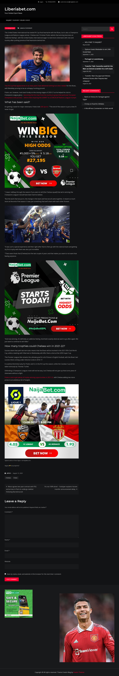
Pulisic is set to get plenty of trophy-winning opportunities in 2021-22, (29, 377)
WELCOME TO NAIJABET (93, 42)
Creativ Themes (78, 672)
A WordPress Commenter (93, 108)
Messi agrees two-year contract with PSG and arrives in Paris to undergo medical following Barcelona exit (21, 489)
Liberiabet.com (20, 9)
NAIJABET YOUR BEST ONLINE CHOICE (18, 20)
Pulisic (15, 478)
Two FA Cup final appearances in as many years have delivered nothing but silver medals (35, 86)
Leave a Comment (26, 28)
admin (9, 473)
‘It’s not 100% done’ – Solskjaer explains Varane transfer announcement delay (60, 488)
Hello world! (109, 108)
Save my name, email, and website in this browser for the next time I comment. (34, 574)
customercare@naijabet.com (69, 2)
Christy (86, 104)
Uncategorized (10, 28)
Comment (9, 512)
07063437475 (51, 2)
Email (7, 551)
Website (7, 561)
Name (7, 540)
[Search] (112, 29)
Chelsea (8, 478)
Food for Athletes (98, 104)
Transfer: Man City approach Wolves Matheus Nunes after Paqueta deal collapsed (96, 78)
